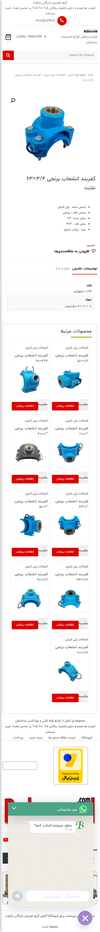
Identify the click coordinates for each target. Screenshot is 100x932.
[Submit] (8, 55)
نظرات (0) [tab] (63, 268)
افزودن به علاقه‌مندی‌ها (71, 251)
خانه (90, 75)
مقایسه (89, 188)
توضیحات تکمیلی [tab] (84, 268)
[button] (13, 100)
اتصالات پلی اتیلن (54, 75)
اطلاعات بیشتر (65, 406)
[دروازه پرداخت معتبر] (71, 765)
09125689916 (45, 20)
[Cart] (8, 37)
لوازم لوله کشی (76, 75)
